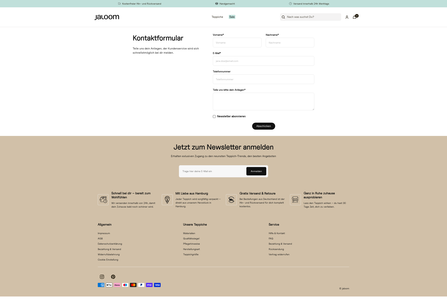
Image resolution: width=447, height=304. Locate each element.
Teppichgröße (191, 254)
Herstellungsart (191, 249)
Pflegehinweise (191, 243)
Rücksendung (276, 249)
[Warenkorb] (354, 17)
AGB (100, 238)
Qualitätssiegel (191, 238)
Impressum (104, 233)
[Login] (347, 17)
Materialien (189, 233)
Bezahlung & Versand (109, 249)
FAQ (271, 238)
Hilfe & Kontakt (277, 233)
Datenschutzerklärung (110, 243)
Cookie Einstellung (108, 259)
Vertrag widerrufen (279, 254)
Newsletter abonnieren (231, 116)
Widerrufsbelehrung (109, 254)
